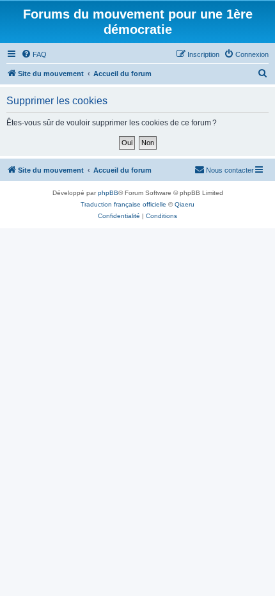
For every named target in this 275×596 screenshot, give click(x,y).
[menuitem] (34, 54)
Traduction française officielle (123, 204)
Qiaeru (184, 204)
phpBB (108, 192)
